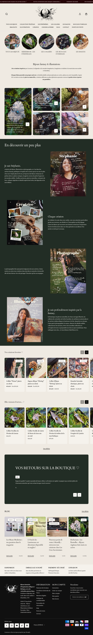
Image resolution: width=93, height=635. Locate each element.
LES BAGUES (80, 52)
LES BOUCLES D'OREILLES (61, 53)
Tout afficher (46, 448)
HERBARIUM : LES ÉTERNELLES (28, 53)
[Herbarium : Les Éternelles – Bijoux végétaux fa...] (78, 527)
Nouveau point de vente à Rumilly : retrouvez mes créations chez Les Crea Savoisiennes (55, 545)
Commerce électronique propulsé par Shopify (17, 632)
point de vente (54, 523)
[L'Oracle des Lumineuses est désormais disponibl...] (36, 527)
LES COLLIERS (46, 52)
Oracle (31, 523)
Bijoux (11, 520)
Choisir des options (14, 375)
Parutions (18, 520)
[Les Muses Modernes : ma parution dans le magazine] (14, 527)
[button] (7, 14)
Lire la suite (9, 555)
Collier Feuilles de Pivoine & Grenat (12, 432)
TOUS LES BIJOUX (12, 52)
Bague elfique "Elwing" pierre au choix (36, 382)
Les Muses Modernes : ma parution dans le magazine (14, 542)
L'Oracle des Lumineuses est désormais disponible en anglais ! (35, 544)
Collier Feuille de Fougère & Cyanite (77, 432)
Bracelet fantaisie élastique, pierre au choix (77, 383)
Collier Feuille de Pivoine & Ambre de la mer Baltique (56, 433)
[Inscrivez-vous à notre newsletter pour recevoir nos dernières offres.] (85, 597)
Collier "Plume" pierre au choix (13, 382)
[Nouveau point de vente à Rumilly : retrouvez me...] (57, 527)
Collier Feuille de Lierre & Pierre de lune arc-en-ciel (36, 433)
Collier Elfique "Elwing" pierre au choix (55, 383)
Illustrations (33, 520)
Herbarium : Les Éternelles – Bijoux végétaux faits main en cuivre (78, 544)
